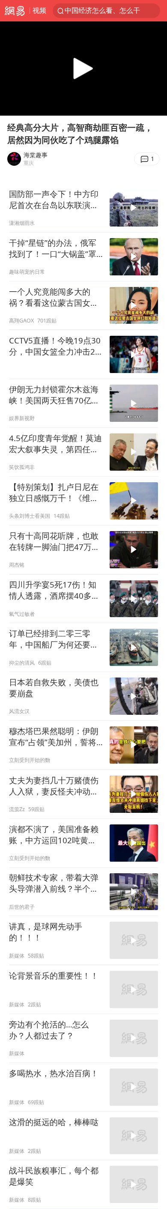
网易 (15, 10)
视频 (39, 10)
